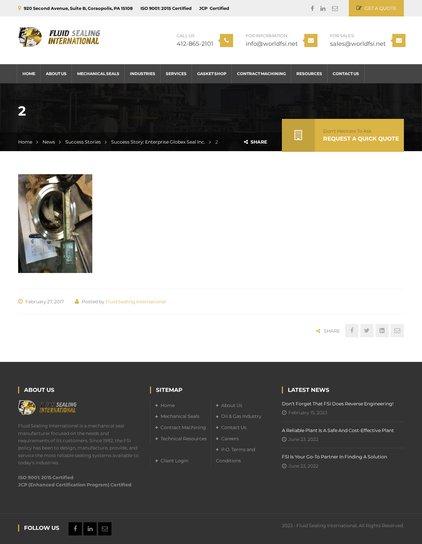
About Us (231, 405)
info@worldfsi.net (272, 43)
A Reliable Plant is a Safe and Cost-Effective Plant (338, 430)
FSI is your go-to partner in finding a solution (334, 457)
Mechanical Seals (180, 416)
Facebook (309, 9)
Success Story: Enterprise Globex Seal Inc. (158, 142)
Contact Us (234, 427)
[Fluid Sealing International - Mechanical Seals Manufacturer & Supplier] (59, 37)
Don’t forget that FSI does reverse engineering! (338, 404)
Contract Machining (183, 427)
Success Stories (83, 142)
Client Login (174, 461)
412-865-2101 (195, 43)
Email (331, 9)
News (49, 142)
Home (25, 142)
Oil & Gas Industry (241, 416)
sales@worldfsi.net (358, 43)
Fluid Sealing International (136, 302)
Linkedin (319, 9)
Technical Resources (184, 439)
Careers (230, 439)
